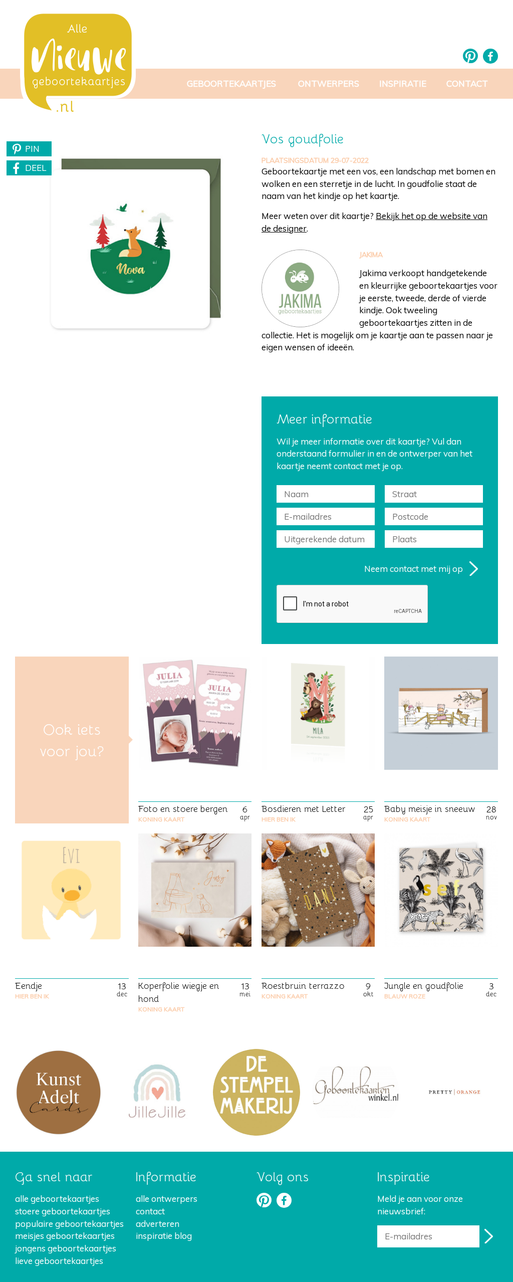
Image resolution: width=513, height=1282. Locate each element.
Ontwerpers (328, 83)
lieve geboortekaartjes (59, 1260)
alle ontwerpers (166, 1198)
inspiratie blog (164, 1235)
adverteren (157, 1223)
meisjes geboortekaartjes (65, 1235)
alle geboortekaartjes (57, 1198)
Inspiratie (402, 83)
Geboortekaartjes (231, 83)
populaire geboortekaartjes (69, 1223)
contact (150, 1211)
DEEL (35, 167)
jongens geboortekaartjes (65, 1248)
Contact (467, 83)
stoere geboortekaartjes (62, 1211)
